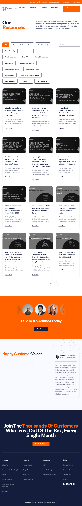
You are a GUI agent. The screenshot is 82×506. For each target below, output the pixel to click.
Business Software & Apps (22, 45)
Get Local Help (66, 2)
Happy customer (7, 479)
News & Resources (41, 57)
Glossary (5, 491)
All (6, 45)
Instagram (74, 484)
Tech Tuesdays (10, 81)
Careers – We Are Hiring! (10, 470)
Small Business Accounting (30, 75)
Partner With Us (27, 465)
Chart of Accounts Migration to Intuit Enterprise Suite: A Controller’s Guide (12, 160)
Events (40, 51)
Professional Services (49, 474)
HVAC (44, 465)
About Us (5, 465)
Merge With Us (27, 470)
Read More (8, 128)
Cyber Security (10, 51)
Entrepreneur (26, 51)
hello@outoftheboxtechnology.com (50, 2)
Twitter (70, 484)
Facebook (64, 484)
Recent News (9, 75)
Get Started (41, 329)
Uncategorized (42, 81)
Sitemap (65, 479)
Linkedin (67, 484)
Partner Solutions (28, 479)
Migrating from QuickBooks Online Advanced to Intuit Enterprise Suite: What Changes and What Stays (41, 161)
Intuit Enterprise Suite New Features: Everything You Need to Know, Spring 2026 (13, 209)
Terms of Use (67, 470)
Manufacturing (47, 470)
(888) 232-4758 (34, 2)
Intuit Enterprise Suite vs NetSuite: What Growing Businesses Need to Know (41, 209)
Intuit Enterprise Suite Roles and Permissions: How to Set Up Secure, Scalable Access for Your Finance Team (13, 257)
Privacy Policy (67, 474)
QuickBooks (9, 63)
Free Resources (10, 57)
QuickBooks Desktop (12, 69)
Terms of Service (68, 465)
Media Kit (25, 474)
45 (51, 284)
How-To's (25, 57)
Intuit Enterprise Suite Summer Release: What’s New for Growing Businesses (14, 111)
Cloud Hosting (43, 45)
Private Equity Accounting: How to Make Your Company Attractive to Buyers (66, 111)
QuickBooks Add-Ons (27, 63)
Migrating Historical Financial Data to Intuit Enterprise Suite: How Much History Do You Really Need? (40, 112)
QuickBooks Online (32, 69)
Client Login (76, 2)
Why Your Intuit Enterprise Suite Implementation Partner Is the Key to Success (67, 160)
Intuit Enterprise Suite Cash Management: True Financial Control (67, 255)
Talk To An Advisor (69, 9)
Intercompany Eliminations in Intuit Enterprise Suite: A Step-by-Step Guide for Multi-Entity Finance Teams (41, 257)
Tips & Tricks (26, 81)
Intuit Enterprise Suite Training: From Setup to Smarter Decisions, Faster (67, 209)
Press (4, 474)
